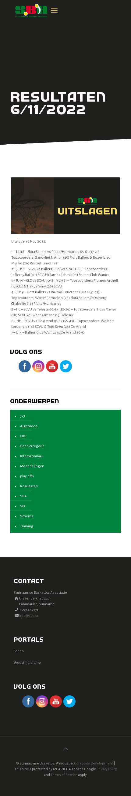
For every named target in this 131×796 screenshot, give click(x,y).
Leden (19, 651)
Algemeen (28, 426)
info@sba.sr (28, 616)
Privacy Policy (107, 769)
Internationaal (31, 456)
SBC (23, 506)
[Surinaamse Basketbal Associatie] (31, 10)
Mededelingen (32, 466)
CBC (23, 436)
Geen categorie (32, 446)
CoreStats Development (93, 763)
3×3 (22, 416)
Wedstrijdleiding (27, 663)
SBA (23, 496)
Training (26, 526)
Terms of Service (64, 775)
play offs (27, 476)
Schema (26, 516)
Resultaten (29, 486)
